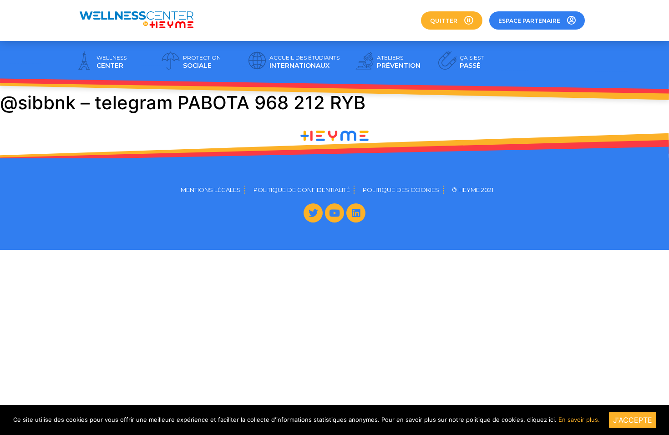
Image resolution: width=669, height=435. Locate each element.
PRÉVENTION (399, 62)
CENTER (111, 62)
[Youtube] (334, 213)
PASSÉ (472, 62)
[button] (451, 20)
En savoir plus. (579, 419)
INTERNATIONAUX (304, 62)
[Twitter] (313, 213)
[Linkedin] (355, 213)
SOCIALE (202, 62)
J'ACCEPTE (632, 420)
